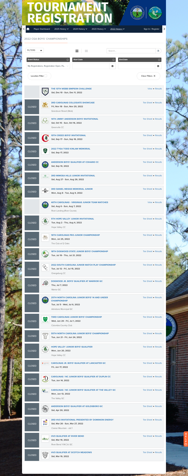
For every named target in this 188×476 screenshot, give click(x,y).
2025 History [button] (60, 29)
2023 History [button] (98, 29)
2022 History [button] (116, 29)
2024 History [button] (79, 29)
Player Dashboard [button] (42, 29)
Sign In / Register (151, 29)
